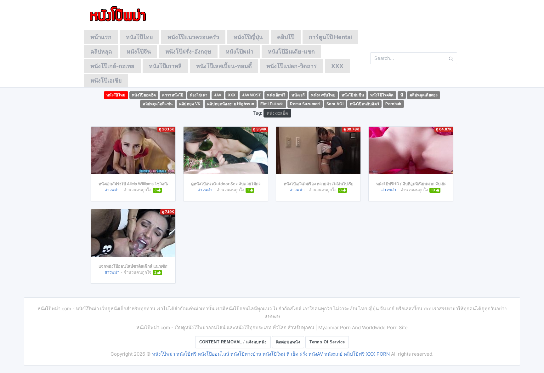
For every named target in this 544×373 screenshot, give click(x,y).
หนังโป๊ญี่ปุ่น (248, 37)
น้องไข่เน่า (199, 95)
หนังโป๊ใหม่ (116, 95)
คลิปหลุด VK (190, 104)
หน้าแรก (100, 37)
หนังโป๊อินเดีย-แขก (291, 51)
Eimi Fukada (272, 104)
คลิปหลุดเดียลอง (424, 95)
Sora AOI (334, 104)
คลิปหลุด (101, 51)
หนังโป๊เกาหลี (165, 66)
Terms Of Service (327, 342)
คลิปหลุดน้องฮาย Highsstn (230, 104)
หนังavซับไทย (323, 95)
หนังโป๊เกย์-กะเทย (112, 66)
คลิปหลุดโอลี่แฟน (158, 104)
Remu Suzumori (305, 104)
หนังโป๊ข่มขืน (353, 95)
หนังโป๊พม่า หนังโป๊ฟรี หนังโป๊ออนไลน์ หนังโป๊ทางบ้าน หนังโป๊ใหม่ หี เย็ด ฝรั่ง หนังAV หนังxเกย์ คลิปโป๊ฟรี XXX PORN (271, 354)
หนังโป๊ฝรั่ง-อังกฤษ (188, 51)
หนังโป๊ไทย (139, 37)
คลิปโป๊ (285, 37)
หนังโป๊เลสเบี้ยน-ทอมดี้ (224, 66)
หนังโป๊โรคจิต (382, 95)
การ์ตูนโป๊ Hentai (330, 37)
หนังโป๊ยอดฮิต (144, 95)
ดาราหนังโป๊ (172, 95)
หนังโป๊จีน (139, 51)
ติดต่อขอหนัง (288, 342)
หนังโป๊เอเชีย (106, 80)
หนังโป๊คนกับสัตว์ (364, 104)
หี (401, 95)
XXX (337, 66)
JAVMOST (251, 95)
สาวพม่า (112, 189)
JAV (218, 95)
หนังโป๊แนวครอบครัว (193, 37)
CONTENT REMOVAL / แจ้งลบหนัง (233, 342)
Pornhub (393, 104)
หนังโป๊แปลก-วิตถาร (291, 66)
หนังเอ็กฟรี (276, 95)
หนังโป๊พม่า (239, 51)
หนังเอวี (298, 95)
